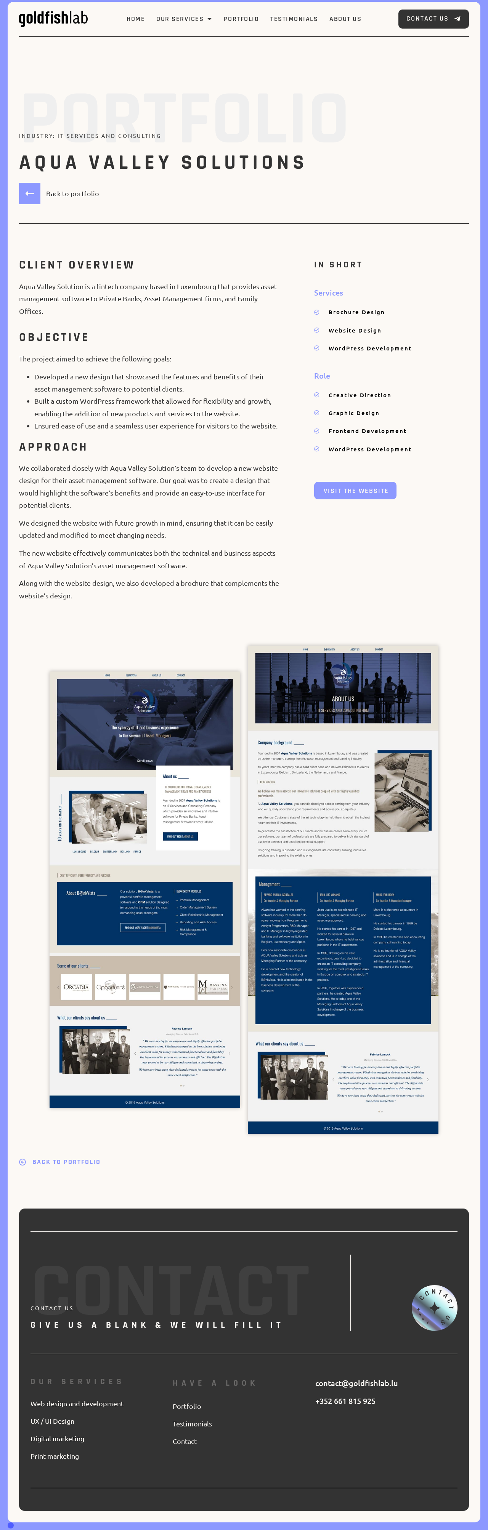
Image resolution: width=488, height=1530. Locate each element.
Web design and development (77, 1403)
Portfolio (241, 19)
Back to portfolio (72, 193)
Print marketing (54, 1456)
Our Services (180, 19)
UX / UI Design (52, 1421)
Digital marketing (57, 1438)
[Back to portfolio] (29, 193)
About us (345, 19)
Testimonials (294, 19)
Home (136, 19)
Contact (185, 1441)
